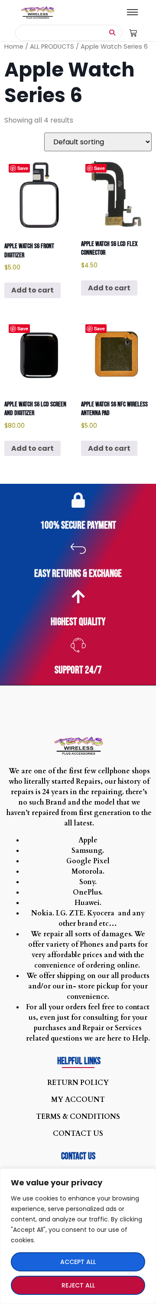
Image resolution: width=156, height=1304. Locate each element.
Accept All (78, 1261)
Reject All (78, 1285)
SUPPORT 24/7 (78, 670)
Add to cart (32, 290)
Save (22, 168)
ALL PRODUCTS (52, 46)
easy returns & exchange (78, 573)
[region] (78, 1236)
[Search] (112, 33)
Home (13, 46)
